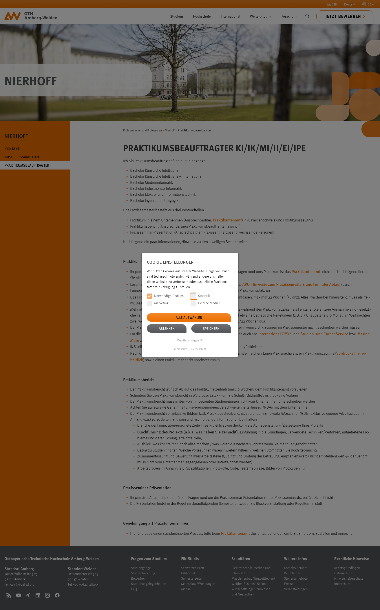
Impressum (180, 349)
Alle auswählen (189, 317)
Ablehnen (167, 328)
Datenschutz (198, 349)
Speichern (211, 328)
